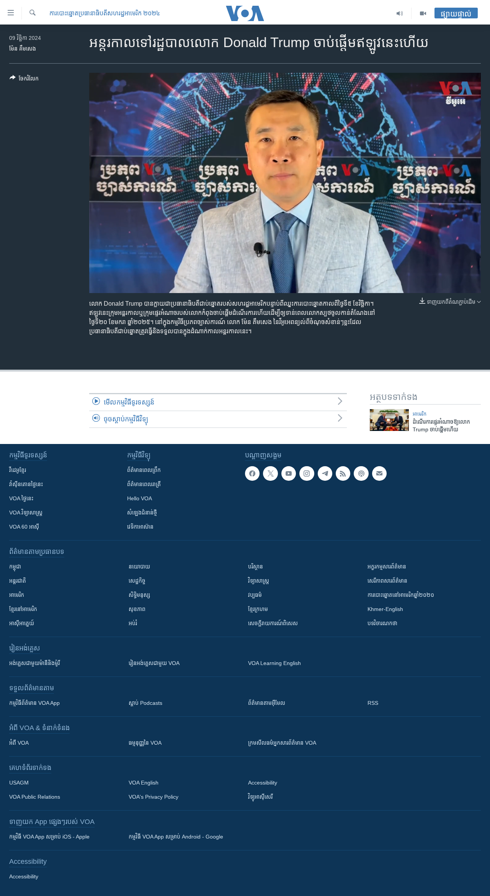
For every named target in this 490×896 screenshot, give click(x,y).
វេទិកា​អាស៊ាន (140, 527)
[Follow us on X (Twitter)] (270, 473)
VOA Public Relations (34, 797)
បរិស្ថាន (255, 566)
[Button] (24, 80)
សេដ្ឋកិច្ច (137, 581)
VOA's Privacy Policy (153, 797)
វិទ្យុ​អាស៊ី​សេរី (260, 797)
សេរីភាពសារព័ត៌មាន (387, 581)
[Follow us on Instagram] (306, 473)
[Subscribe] (379, 473)
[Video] (423, 13)
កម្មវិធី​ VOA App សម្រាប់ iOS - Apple (49, 837)
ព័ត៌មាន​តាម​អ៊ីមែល (266, 703)
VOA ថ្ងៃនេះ (21, 498)
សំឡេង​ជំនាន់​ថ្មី (142, 512)
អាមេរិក (16, 595)
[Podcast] (361, 473)
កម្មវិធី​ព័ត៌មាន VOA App (34, 703)
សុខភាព (137, 609)
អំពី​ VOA (19, 743)
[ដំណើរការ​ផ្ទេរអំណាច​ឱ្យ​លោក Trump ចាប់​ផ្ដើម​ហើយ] (389, 420)
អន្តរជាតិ (17, 581)
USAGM (19, 783)
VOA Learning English (274, 663)
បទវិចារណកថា (382, 623)
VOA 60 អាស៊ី (24, 527)
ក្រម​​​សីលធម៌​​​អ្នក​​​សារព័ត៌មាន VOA (282, 743)
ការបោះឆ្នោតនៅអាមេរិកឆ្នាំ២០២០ (401, 595)
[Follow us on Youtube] (288, 473)
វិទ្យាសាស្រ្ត (258, 581)
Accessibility (262, 783)
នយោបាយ (139, 566)
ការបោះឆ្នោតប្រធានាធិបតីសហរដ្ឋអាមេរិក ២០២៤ (104, 13)
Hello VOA (139, 498)
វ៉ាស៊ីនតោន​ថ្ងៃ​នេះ (26, 484)
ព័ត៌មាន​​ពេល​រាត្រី (144, 484)
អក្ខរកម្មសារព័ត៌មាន (387, 566)
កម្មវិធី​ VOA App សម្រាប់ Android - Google (176, 837)
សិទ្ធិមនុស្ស (139, 595)
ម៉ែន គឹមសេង (22, 49)
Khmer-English (385, 609)
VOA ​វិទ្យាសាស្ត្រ (25, 512)
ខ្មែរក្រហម (258, 609)
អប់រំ (133, 623)
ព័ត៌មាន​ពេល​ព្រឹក (144, 470)
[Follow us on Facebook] (252, 473)
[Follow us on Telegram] (325, 473)
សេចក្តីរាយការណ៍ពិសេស (273, 623)
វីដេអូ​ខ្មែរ (17, 470)
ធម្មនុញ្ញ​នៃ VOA (145, 743)
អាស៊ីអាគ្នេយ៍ (21, 623)
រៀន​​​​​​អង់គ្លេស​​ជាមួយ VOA (154, 663)
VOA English (143, 783)
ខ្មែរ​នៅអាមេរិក (23, 609)
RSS (373, 703)
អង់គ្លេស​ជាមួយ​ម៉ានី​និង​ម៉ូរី (34, 663)
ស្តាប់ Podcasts (145, 703)
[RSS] (343, 473)
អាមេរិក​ (419, 414)
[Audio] (400, 13)
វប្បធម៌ (255, 595)
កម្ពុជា (15, 566)
